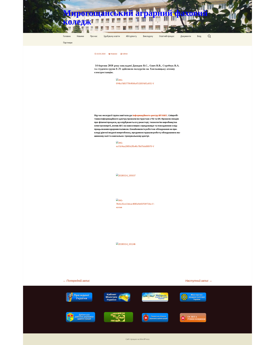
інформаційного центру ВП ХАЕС (150, 115)
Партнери (67, 42)
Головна (67, 36)
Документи (185, 36)
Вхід (199, 36)
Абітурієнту (131, 36)
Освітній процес (166, 36)
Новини (80, 36)
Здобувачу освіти (112, 36)
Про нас (93, 36)
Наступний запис (198, 280)
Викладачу (148, 36)
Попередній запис (76, 280)
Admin (125, 53)
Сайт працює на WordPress (138, 339)
